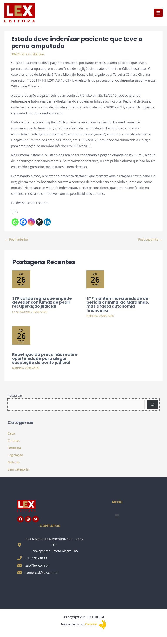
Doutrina (14, 447)
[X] (39, 222)
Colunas (14, 440)
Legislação (15, 455)
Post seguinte (150, 239)
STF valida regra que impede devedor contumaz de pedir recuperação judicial (42, 302)
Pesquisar (15, 395)
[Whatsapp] (15, 222)
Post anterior (16, 239)
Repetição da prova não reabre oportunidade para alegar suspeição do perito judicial (45, 358)
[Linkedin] (47, 222)
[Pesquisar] (152, 404)
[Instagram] (31, 222)
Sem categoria (18, 469)
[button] (117, 516)
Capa (15, 312)
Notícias (38, 54)
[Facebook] (23, 222)
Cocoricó (91, 624)
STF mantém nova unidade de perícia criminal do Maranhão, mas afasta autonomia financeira (117, 304)
